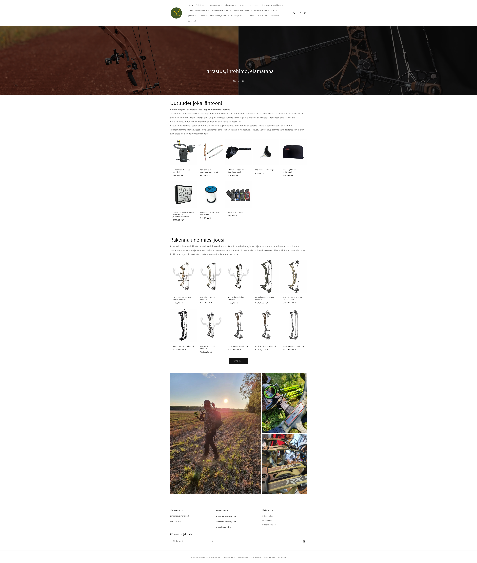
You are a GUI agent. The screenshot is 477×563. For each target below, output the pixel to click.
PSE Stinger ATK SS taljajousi (207, 298)
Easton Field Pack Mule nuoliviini (182, 171)
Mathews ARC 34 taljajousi (238, 346)
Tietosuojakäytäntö (243, 557)
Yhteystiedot (267, 520)
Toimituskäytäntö (269, 557)
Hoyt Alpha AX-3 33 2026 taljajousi (264, 298)
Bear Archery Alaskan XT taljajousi (237, 298)
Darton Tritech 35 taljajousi (183, 346)
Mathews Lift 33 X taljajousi (293, 346)
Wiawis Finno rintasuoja (264, 170)
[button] (202, 5)
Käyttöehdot (257, 557)
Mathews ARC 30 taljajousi (265, 346)
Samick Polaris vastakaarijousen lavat (209, 171)
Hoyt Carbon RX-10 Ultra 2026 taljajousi (292, 298)
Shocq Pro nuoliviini (235, 212)
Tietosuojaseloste (269, 525)
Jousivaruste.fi (201, 557)
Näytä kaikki (238, 361)
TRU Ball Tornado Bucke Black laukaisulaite (237, 171)
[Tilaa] (212, 541)
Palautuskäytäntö (229, 557)
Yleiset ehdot (267, 516)
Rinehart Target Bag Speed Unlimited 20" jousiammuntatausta (183, 214)
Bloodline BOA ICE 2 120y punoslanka (210, 213)
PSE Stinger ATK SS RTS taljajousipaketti (182, 298)
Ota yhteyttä (238, 81)
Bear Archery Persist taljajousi (208, 347)
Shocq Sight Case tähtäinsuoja (289, 171)
